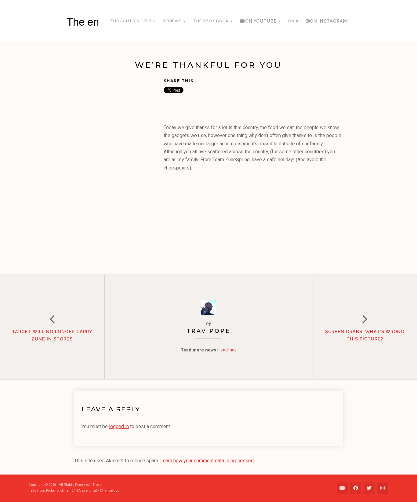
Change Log (110, 490)
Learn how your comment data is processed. (207, 461)
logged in (119, 426)
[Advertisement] (119, 171)
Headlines (227, 350)
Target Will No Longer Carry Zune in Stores (52, 335)
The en (83, 21)
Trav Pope (208, 331)
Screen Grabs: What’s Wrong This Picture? (364, 335)
